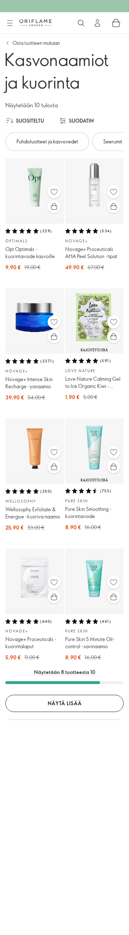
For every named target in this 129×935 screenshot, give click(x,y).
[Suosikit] (54, 191)
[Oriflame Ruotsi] (35, 22)
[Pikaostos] (54, 206)
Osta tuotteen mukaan (36, 42)
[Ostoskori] (116, 22)
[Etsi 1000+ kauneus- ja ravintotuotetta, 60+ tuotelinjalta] (81, 23)
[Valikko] (9, 23)
